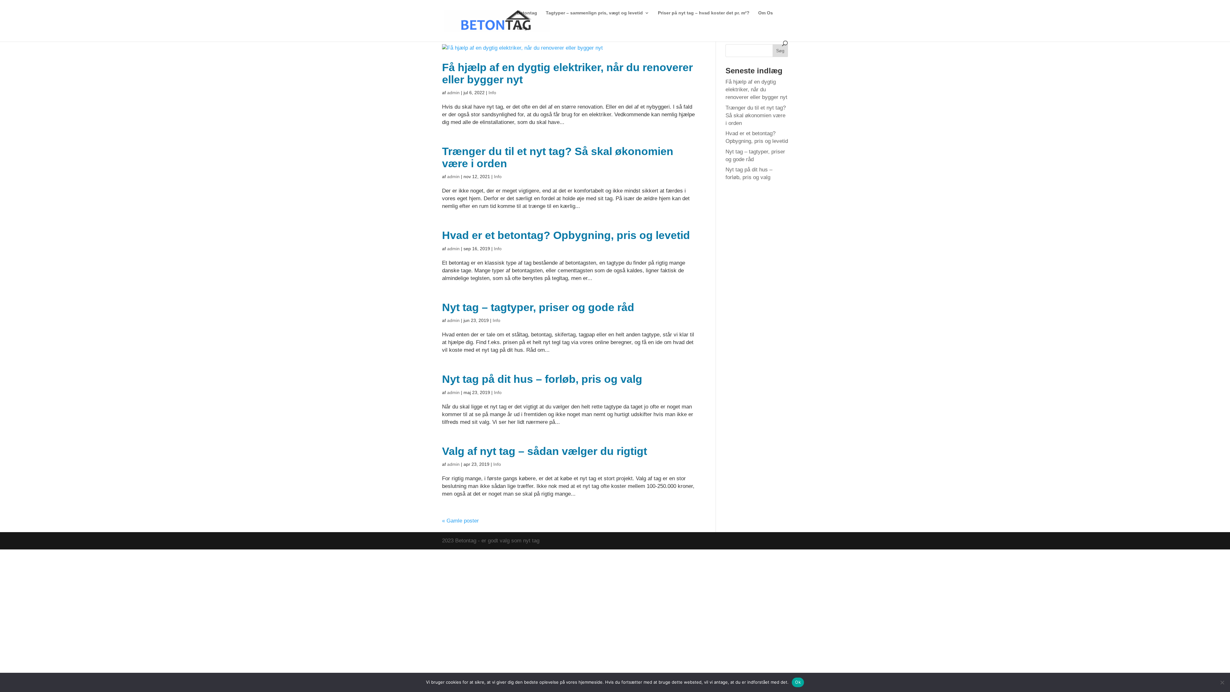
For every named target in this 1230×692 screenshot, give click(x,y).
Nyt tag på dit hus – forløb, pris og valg (542, 379)
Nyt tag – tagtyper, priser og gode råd (538, 307)
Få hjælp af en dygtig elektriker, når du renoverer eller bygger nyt (567, 73)
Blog (522, 28)
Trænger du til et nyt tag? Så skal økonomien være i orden (557, 157)
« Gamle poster (460, 521)
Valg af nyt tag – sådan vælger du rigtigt (544, 451)
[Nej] (1222, 682)
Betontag (527, 13)
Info (492, 92)
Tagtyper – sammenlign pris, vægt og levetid (594, 13)
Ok (798, 682)
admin (453, 92)
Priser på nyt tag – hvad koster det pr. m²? (704, 13)
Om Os (765, 13)
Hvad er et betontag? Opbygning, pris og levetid (566, 235)
